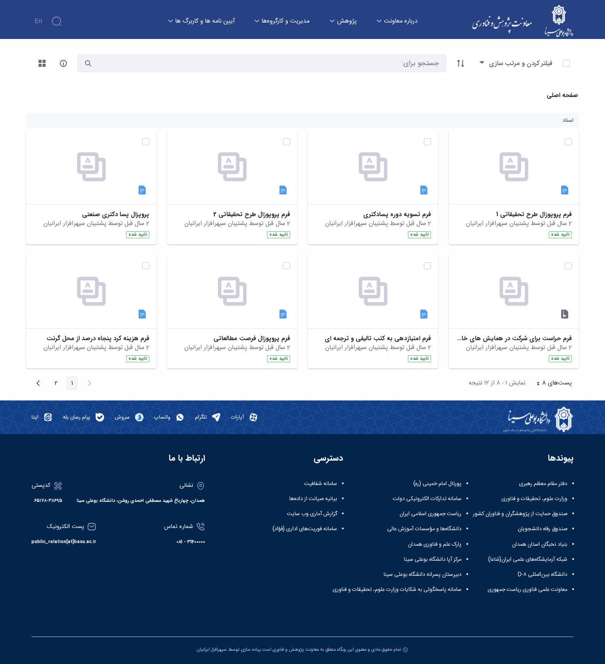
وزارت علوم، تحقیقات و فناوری (534, 498)
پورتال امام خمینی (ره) (437, 483)
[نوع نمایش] (42, 63)
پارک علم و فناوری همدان (435, 544)
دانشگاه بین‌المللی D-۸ (542, 574)
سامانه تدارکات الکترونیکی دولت (427, 498)
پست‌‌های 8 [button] (551, 384)
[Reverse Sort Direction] (461, 63)
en (38, 21)
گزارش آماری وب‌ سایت (312, 513)
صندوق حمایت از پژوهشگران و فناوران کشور (520, 513)
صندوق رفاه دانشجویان (542, 528)
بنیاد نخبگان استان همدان (539, 544)
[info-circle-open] (63, 63)
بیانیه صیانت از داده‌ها (313, 498)
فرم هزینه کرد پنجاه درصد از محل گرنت (98, 338)
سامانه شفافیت (320, 483)
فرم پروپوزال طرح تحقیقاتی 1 (534, 214)
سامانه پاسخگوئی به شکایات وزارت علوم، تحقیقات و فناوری (397, 589)
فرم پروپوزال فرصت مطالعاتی (251, 338)
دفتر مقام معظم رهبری (543, 483)
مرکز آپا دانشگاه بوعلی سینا (433, 559)
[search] (88, 63)
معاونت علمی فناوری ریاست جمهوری (527, 589)
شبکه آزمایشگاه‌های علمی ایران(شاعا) (527, 559)
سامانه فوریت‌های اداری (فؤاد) (304, 528)
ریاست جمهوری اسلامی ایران (430, 513)
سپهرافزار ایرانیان (212, 649)
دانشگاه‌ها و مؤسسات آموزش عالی (424, 528)
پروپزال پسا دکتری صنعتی (115, 214)
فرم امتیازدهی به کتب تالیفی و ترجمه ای (378, 338)
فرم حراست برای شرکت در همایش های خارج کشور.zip (514, 338)
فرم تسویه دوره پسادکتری (397, 214)
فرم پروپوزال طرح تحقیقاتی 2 (251, 214)
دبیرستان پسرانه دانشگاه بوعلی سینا (423, 574)
